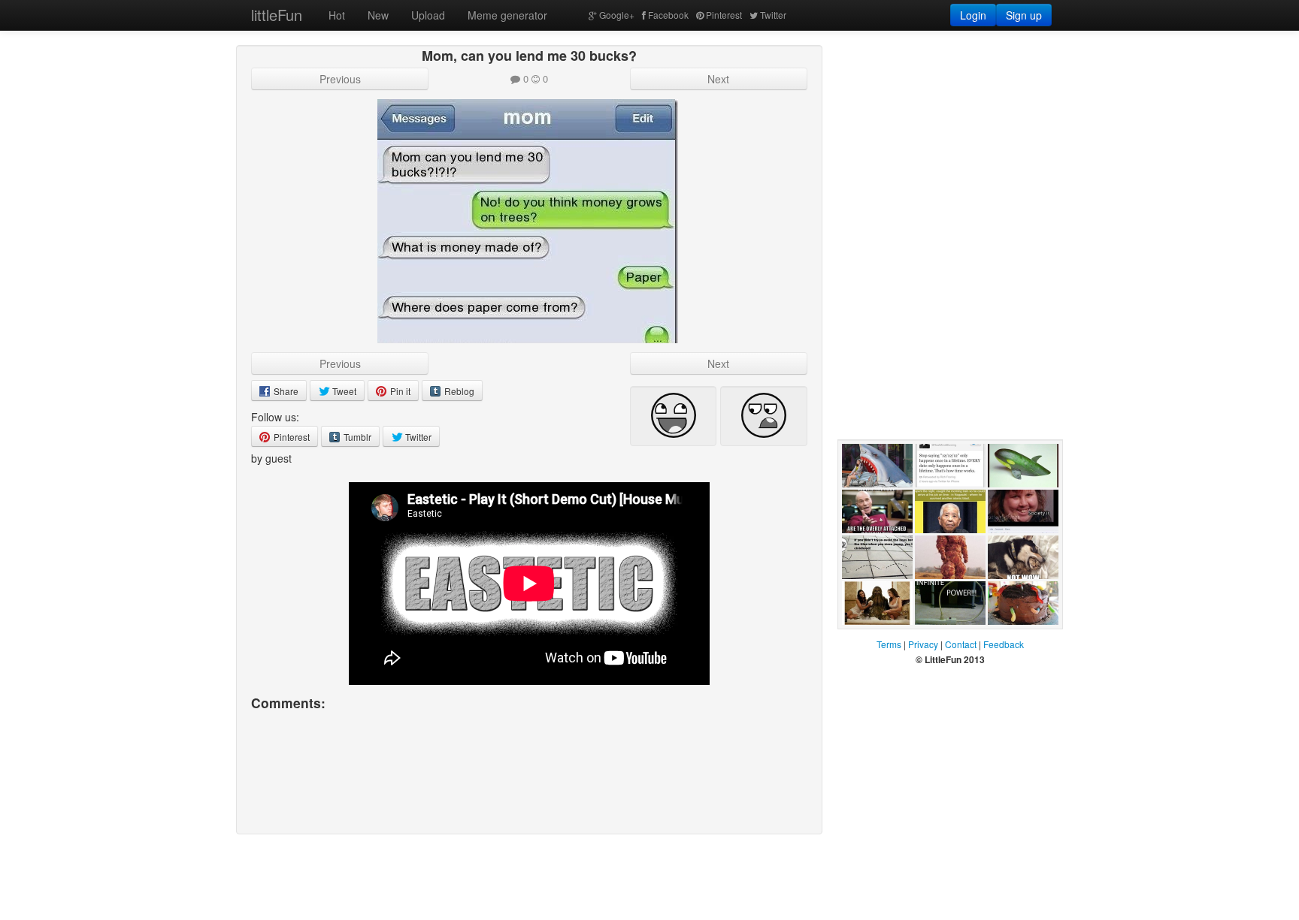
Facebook (668, 14)
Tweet (343, 391)
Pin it (399, 391)
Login (973, 15)
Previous (340, 78)
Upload (428, 15)
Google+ (616, 14)
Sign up (1024, 15)
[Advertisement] (950, 139)
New (378, 15)
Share (284, 391)
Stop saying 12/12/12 (942, 502)
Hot (337, 15)
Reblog (458, 391)
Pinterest (724, 14)
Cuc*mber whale (1011, 502)
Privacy (923, 644)
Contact (961, 644)
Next (718, 78)
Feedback (1003, 644)
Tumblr (356, 436)
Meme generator (507, 15)
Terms (889, 644)
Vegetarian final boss (940, 594)
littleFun (276, 15)
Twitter (773, 14)
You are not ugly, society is (1022, 548)
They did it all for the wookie (875, 640)
